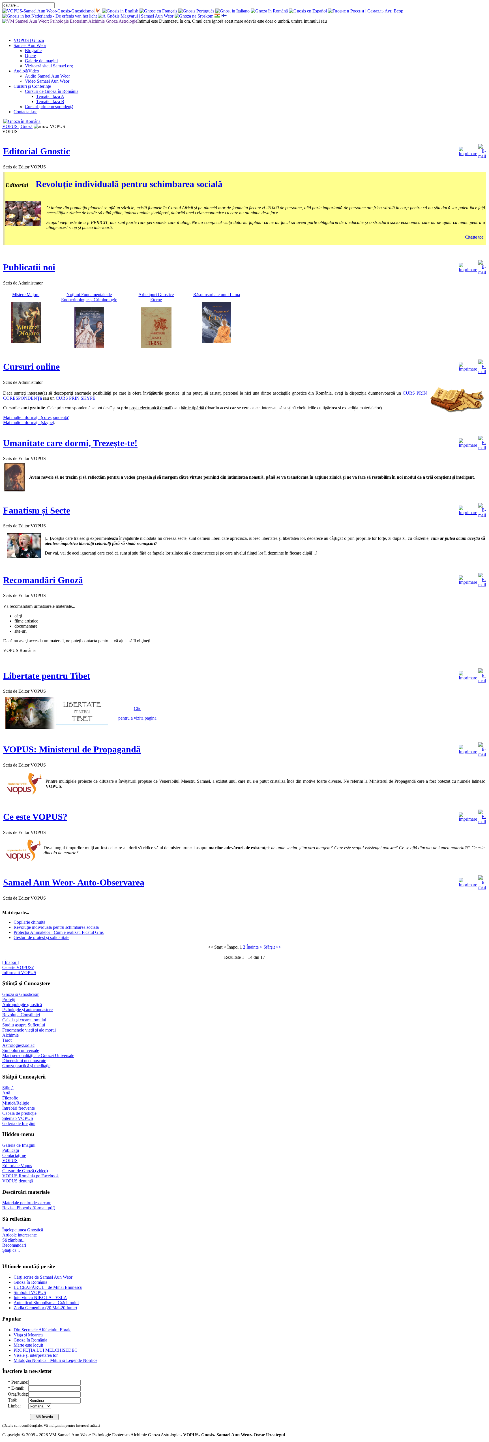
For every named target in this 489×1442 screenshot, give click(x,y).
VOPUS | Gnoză (17, 126)
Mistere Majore (25, 294)
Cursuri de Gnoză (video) (25, 1170)
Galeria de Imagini (18, 1123)
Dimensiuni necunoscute (24, 1060)
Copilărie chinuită (29, 922)
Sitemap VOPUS (17, 1118)
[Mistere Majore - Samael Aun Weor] (26, 341)
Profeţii (8, 999)
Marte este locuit (28, 1345)
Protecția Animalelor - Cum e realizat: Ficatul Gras (59, 932)
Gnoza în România (30, 1282)
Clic (137, 708)
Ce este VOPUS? (18, 967)
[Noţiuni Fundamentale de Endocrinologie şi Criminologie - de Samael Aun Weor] (89, 346)
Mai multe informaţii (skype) (28, 422)
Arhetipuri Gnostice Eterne (156, 297)
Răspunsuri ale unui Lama (216, 294)
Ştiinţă (8, 1087)
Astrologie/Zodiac (18, 1045)
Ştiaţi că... (11, 1250)
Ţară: (12, 1400)
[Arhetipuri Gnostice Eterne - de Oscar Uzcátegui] (156, 346)
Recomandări (14, 1245)
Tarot (7, 1040)
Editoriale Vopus (17, 1165)
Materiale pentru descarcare (26, 1202)
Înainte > (254, 947)
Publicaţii (10, 1150)
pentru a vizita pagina (137, 718)
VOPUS (10, 1160)
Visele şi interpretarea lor (36, 1355)
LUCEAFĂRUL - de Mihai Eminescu (48, 1287)
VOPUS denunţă (17, 1180)
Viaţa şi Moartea (28, 1334)
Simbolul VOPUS (30, 1292)
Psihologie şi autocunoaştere (27, 1009)
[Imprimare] (468, 149)
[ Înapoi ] (10, 962)
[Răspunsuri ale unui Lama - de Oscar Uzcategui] (216, 341)
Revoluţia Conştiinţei (21, 1014)
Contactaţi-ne (14, 1155)
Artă (6, 1092)
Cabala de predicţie (19, 1113)
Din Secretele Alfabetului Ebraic (42, 1329)
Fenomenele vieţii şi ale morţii (29, 1030)
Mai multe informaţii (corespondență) (36, 417)
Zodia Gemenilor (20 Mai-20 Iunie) (45, 1307)
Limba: (14, 1406)
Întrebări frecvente (18, 1108)
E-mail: (17, 1388)
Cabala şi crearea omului (24, 1019)
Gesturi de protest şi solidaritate (41, 937)
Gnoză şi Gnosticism (20, 994)
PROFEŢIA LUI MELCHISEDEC (46, 1350)
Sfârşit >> (272, 947)
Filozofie (10, 1098)
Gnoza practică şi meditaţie (26, 1065)
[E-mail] (482, 149)
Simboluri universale (20, 1050)
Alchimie (10, 1035)
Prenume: (19, 1382)
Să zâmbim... (13, 1240)
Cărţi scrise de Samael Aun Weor (43, 1277)
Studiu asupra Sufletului (23, 1024)
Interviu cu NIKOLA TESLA (40, 1297)
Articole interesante (19, 1235)
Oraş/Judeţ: (18, 1394)
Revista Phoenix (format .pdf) (28, 1207)
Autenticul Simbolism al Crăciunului (46, 1302)
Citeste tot (474, 237)
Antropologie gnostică (22, 1004)
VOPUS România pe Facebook (30, 1175)
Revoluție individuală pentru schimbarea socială (129, 184)
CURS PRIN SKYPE (75, 398)
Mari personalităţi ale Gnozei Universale (38, 1055)
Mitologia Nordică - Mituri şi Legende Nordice (55, 1360)
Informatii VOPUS (19, 972)
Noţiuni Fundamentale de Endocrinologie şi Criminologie (89, 297)
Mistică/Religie (15, 1103)
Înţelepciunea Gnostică (22, 1229)
